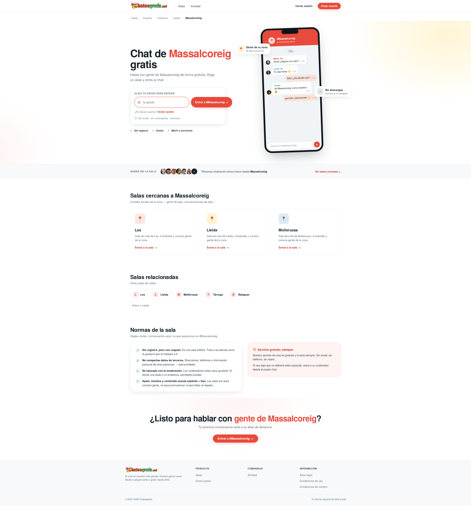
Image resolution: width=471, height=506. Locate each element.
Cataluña (162, 18)
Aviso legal (306, 475)
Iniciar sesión (304, 6)
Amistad (195, 6)
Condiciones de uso (311, 481)
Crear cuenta (329, 6)
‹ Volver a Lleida (139, 305)
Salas (181, 6)
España (147, 18)
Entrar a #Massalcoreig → (211, 102)
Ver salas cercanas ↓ (328, 171)
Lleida (176, 18)
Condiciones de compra (313, 487)
